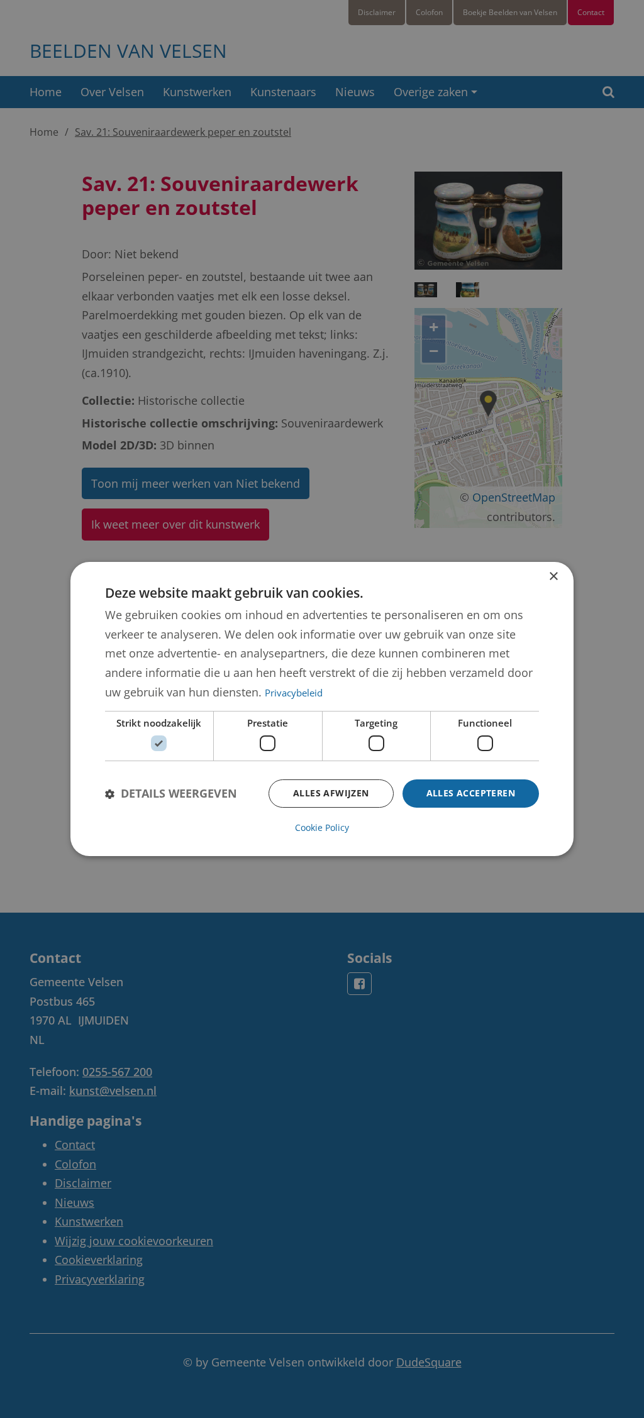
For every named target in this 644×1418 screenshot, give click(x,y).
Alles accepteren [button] (470, 793)
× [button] (553, 576)
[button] (171, 794)
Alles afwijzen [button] (331, 793)
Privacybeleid (294, 692)
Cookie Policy (322, 827)
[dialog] (322, 709)
